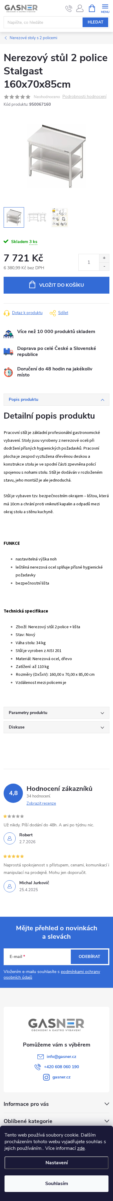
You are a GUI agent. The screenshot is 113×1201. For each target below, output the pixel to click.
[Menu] (105, 8)
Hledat (95, 22)
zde (81, 1148)
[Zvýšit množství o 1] (104, 258)
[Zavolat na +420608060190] (69, 8)
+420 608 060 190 (61, 1067)
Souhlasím (56, 1183)
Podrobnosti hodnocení (84, 96)
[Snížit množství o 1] (104, 266)
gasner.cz (61, 1077)
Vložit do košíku (61, 285)
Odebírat (89, 956)
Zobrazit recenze (41, 803)
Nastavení (57, 1162)
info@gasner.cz (61, 1056)
